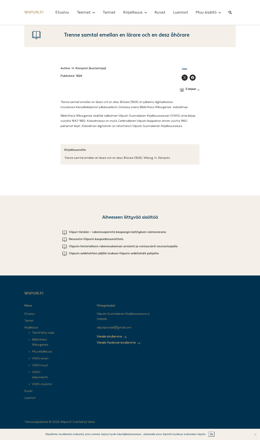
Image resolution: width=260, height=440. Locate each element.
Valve (91, 422)
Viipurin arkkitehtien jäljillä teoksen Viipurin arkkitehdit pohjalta (114, 253)
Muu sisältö (206, 12)
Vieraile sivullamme (109, 336)
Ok (211, 434)
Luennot (180, 12)
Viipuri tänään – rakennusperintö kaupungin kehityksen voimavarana (117, 232)
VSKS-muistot (42, 384)
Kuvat (160, 12)
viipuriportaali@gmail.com (114, 327)
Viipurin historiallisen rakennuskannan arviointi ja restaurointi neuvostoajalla (123, 246)
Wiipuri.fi (33, 293)
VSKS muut (40, 365)
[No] (255, 434)
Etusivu (62, 12)
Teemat (84, 12)
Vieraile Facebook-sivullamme (116, 342)
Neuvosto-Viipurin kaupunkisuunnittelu (96, 239)
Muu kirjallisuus (42, 351)
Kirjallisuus (133, 12)
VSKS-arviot (40, 358)
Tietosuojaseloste (36, 422)
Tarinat (109, 12)
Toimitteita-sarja (43, 332)
